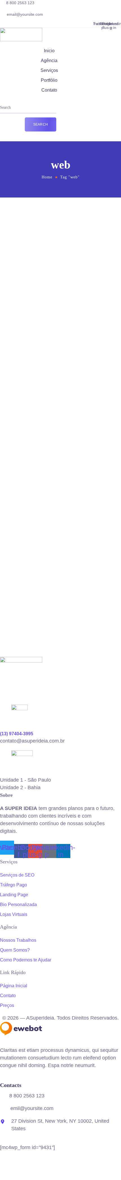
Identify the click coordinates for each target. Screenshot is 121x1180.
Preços (7, 1005)
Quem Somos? (15, 950)
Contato (49, 90)
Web (90, 219)
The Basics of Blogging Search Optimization (59, 559)
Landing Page (14, 894)
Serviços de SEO (17, 875)
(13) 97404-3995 (16, 733)
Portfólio (49, 80)
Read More (28, 316)
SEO (79, 219)
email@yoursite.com (25, 14)
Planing (70, 550)
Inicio (49, 50)
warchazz (65, 219)
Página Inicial (13, 985)
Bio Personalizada (18, 904)
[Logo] (21, 31)
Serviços (49, 70)
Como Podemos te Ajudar (25, 959)
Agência (49, 60)
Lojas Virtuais (13, 914)
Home (47, 177)
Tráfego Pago (13, 884)
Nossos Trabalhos (18, 940)
